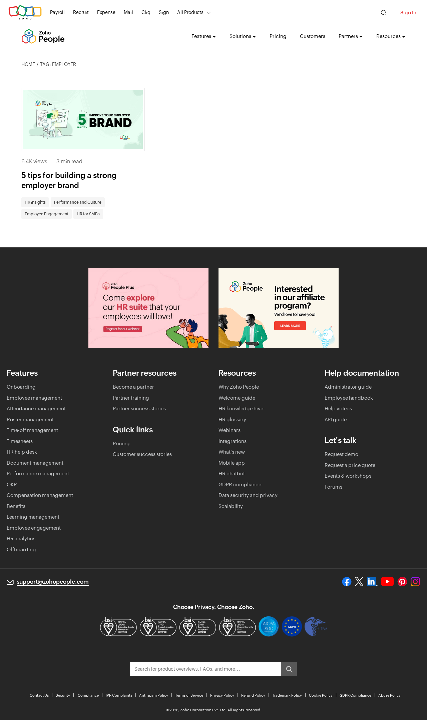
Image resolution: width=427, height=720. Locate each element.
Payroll (57, 12)
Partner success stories (139, 408)
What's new (232, 452)
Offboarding (21, 549)
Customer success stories (142, 454)
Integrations (233, 441)
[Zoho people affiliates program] (279, 308)
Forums (333, 487)
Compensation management (40, 495)
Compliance (88, 695)
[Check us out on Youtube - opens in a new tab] (387, 581)
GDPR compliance (240, 484)
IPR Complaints (119, 695)
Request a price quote (350, 465)
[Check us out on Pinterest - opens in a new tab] (402, 581)
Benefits (16, 506)
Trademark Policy (287, 695)
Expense (106, 12)
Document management (35, 463)
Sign (164, 12)
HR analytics (21, 538)
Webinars (230, 430)
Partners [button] (348, 36)
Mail (128, 12)
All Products (190, 12)
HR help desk (22, 452)
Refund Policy (253, 695)
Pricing (278, 36)
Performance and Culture (77, 202)
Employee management (34, 398)
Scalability (231, 506)
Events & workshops (348, 476)
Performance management (38, 473)
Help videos (338, 408)
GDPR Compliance (355, 695)
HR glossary (232, 419)
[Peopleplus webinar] (148, 308)
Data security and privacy (248, 495)
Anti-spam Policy (153, 695)
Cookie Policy (321, 695)
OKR (12, 484)
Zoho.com (25, 12)
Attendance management (36, 408)
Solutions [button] (240, 36)
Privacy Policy (222, 695)
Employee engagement (34, 528)
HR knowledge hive (241, 408)
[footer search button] (289, 669)
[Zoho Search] (383, 12)
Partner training (131, 398)
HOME (28, 64)
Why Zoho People (239, 387)
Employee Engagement (46, 214)
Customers (312, 36)
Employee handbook (349, 398)
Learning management (33, 517)
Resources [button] (388, 36)
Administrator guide (348, 387)
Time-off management (32, 430)
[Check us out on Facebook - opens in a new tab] (347, 581)
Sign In (408, 12)
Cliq (145, 12)
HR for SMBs (88, 214)
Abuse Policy (389, 695)
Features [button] (201, 36)
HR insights (35, 202)
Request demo (341, 454)
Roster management (30, 419)
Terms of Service (189, 695)
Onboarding (21, 387)
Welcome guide (237, 398)
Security (63, 695)
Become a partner (133, 387)
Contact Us (39, 695)
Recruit (81, 12)
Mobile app (232, 463)
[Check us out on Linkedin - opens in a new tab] (372, 581)
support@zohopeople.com (53, 581)
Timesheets (20, 441)
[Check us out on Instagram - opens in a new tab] (415, 581)
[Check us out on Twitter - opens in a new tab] (359, 581)
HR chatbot (232, 473)
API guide (336, 419)
